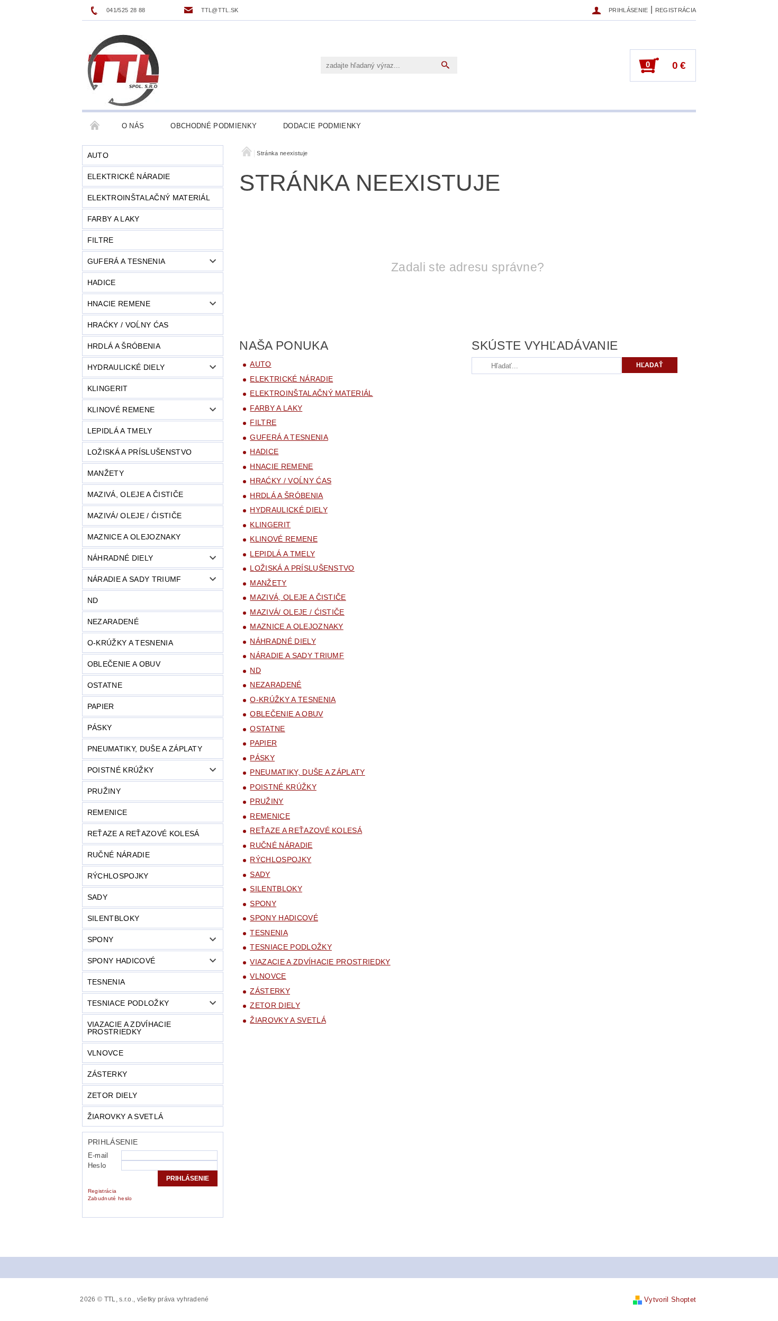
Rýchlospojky (118, 876)
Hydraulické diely (126, 367)
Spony (100, 939)
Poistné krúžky (120, 770)
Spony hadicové (121, 960)
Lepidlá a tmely (119, 431)
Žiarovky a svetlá (125, 1116)
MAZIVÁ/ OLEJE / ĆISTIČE (134, 515)
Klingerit (107, 388)
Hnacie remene (118, 303)
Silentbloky (113, 918)
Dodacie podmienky (322, 126)
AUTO (97, 155)
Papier (100, 706)
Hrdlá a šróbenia (123, 346)
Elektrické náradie (128, 176)
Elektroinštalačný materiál (148, 197)
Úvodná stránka (95, 126)
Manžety (105, 473)
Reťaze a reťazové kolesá (143, 833)
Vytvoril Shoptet (670, 1300)
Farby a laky (113, 219)
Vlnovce (105, 1053)
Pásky (99, 727)
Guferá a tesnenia (126, 261)
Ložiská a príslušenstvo (139, 452)
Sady (97, 897)
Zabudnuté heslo (110, 1198)
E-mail (98, 1155)
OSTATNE (104, 685)
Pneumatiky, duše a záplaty (144, 748)
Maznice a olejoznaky (133, 537)
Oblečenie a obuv (123, 664)
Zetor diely (112, 1095)
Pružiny (104, 791)
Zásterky (107, 1074)
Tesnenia (106, 982)
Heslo (97, 1165)
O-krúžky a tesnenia (130, 643)
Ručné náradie (118, 854)
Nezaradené (113, 621)
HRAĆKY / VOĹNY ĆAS (128, 325)
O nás (133, 126)
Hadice (101, 282)
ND (92, 600)
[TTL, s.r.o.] (123, 70)
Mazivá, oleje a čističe (135, 494)
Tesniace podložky (128, 1003)
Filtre (100, 240)
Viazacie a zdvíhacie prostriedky (129, 1028)
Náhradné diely (120, 558)
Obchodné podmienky (213, 126)
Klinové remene (121, 409)
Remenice (107, 812)
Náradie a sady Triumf (134, 579)
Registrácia (675, 10)
